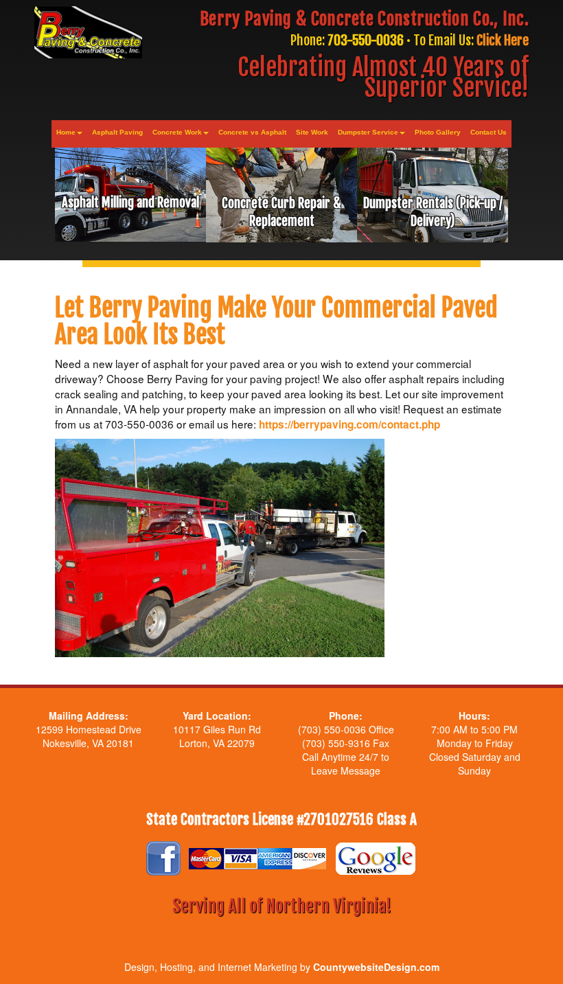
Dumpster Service (368, 132)
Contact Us (488, 132)
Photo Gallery (438, 132)
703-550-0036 (366, 40)
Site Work (312, 132)
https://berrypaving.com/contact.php (349, 424)
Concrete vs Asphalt (252, 132)
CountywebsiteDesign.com (376, 967)
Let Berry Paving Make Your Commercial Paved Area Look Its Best (276, 322)
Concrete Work (177, 132)
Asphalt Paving (117, 132)
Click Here (502, 40)
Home (66, 132)
